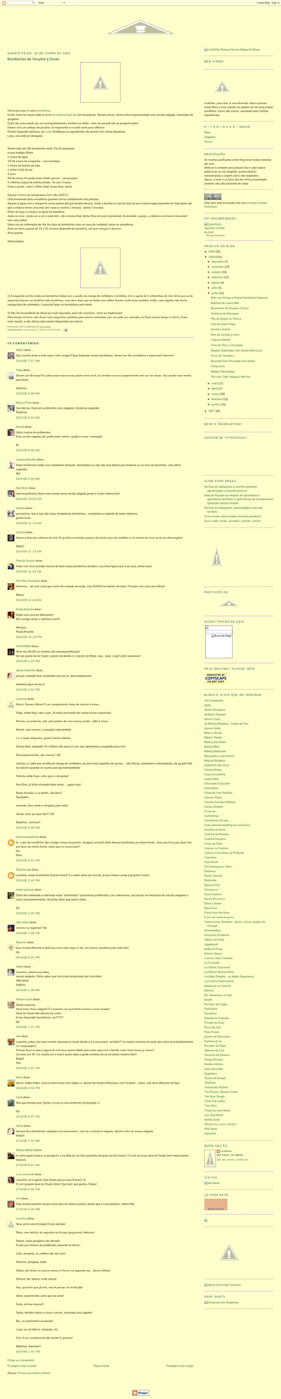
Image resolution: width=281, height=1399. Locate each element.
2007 (212, 411)
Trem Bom (210, 1105)
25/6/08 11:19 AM (28, 551)
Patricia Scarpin (25, 560)
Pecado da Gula (214, 1022)
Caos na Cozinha (214, 774)
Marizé (20, 426)
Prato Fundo (211, 1032)
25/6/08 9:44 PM (28, 957)
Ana (18, 1036)
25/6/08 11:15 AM (28, 523)
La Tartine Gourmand (217, 967)
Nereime (21, 942)
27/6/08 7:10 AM (28, 1140)
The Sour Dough (214, 1096)
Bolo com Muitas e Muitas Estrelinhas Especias (239, 297)
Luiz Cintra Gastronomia (219, 981)
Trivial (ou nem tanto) (217, 1110)
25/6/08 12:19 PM (29, 637)
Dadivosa (210, 871)
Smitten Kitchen (213, 1064)
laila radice (22, 922)
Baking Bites (211, 746)
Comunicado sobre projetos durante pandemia (232, 516)
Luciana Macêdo (26, 459)
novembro (218, 266)
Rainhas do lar (213, 1041)
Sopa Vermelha (213, 1069)
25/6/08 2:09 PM (28, 827)
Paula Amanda (25, 609)
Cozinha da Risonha (216, 834)
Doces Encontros (214, 898)
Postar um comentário (20, 1360)
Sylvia (19, 1125)
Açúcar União (212, 728)
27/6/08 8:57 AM (28, 1165)
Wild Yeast (210, 1128)
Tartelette (210, 1082)
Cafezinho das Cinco (216, 765)
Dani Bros (22, 488)
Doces (208, 141)
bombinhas (43, 110)
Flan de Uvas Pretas (223, 324)
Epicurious (210, 908)
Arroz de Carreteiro (222, 355)
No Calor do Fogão (215, 1004)
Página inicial (101, 1365)
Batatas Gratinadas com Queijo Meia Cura (236, 350)
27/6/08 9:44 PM (28, 1209)
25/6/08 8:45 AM (28, 450)
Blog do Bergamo (214, 760)
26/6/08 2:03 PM (28, 1088)
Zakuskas (210, 1133)
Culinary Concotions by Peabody (224, 852)
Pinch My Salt (212, 1027)
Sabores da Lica (214, 1050)
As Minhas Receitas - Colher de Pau (226, 723)
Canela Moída (212, 769)
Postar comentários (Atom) (34, 1373)
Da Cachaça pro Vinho (218, 866)
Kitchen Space (213, 953)
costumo (60, 114)
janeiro (216, 404)
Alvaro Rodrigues (214, 709)
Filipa (19, 370)
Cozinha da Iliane (214, 829)
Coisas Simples (213, 806)
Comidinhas (211, 815)
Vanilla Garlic (212, 1119)
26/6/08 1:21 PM (28, 1027)
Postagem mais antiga (179, 1365)
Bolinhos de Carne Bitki (225, 303)
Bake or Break (213, 732)
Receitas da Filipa (215, 1045)
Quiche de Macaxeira (217, 1036)
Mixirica (209, 990)
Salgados (30, 330)
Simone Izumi (24, 999)
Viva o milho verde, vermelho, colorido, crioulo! (232, 521)
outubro (217, 272)
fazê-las (72, 114)
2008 (212, 257)
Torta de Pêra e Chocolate (227, 345)
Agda (207, 705)
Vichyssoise (218, 366)
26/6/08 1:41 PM (28, 1068)
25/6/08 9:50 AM (28, 478)
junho (215, 293)
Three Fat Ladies (214, 1101)
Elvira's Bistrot (212, 903)
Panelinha (210, 1013)
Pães (207, 132)
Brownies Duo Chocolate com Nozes (233, 361)
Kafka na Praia (213, 949)
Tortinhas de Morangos (225, 313)
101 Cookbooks (213, 700)
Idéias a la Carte (214, 939)
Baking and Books (215, 742)
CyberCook (219, 235)
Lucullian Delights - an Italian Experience (228, 976)
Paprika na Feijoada (216, 1018)
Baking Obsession (215, 751)
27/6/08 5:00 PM (28, 1189)
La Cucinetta (212, 962)
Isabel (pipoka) (25, 889)
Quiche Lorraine (220, 329)
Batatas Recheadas (223, 371)
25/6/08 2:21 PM (28, 860)
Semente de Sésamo (217, 1055)
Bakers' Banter (213, 737)
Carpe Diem (211, 779)
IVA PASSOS (23, 646)
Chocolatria (211, 788)
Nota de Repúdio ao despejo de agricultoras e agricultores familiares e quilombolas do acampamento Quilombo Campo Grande (238, 499)
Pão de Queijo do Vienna (226, 318)
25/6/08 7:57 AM (28, 360)
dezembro (218, 261)
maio (215, 383)
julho (215, 287)
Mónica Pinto (24, 402)
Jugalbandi (211, 944)
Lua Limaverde (25, 1174)
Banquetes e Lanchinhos (219, 756)
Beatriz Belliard (25, 1150)
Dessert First (212, 885)
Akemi (20, 350)
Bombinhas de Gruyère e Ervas (33, 59)
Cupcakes (210, 857)
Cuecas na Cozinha (216, 848)
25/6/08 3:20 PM (28, 913)
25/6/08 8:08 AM (28, 393)
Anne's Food (212, 719)
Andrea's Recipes (215, 714)
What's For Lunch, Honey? (220, 1124)
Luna (48, 131)
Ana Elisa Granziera (28, 580)
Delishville (210, 880)
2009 (212, 251)
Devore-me (211, 889)
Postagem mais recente (21, 1365)
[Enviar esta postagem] (65, 330)
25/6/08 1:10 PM (28, 661)
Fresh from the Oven (217, 912)
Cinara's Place (213, 797)
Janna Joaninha (25, 670)
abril (215, 388)
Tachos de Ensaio (215, 1078)
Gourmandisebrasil (27, 836)
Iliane (19, 1077)
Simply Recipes (213, 1059)
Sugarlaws (210, 1073)
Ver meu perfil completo (233, 1160)
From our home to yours (219, 917)
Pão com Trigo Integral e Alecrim (230, 376)
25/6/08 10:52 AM (29, 499)
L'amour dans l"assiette (218, 958)
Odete (20, 966)
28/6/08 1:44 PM (28, 1351)
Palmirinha (210, 1008)
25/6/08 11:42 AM (28, 571)
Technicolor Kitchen (216, 1087)
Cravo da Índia (213, 843)
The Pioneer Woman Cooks (221, 1091)
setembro (218, 277)
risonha (20, 508)
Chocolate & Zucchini (217, 783)
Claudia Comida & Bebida (219, 802)
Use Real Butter (213, 1115)
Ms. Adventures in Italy (218, 995)
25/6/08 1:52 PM (28, 689)
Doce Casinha (212, 894)
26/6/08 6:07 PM (28, 1116)
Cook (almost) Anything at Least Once (227, 825)
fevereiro (217, 399)
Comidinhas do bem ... (218, 820)
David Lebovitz (213, 875)
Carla (19, 1097)
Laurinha (21, 698)
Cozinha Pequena (215, 839)
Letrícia (20, 532)
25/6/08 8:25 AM (28, 417)
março (216, 394)
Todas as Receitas (49, 330)
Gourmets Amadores (216, 935)
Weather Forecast (216, 1209)
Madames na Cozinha (217, 986)
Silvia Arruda (23, 869)
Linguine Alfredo (220, 339)
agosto (216, 282)
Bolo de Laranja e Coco (225, 334)
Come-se (209, 811)
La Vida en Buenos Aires (219, 972)
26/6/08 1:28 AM (28, 990)
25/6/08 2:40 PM (28, 880)
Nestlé (208, 999)
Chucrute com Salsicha (218, 792)
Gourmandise (212, 930)
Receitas (210, 235)
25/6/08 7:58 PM (28, 933)
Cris (18, 1198)
